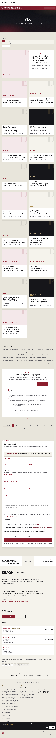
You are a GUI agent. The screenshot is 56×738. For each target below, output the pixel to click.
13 (24, 428)
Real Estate (32, 357)
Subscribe (42, 384)
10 (44, 425)
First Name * (7, 458)
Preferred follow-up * (10, 516)
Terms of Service (37, 527)
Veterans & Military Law (45, 363)
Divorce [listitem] (27, 41)
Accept (52, 727)
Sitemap (52, 734)
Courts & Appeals (41, 357)
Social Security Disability (8, 360)
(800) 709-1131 (8, 611)
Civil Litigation (40, 349)
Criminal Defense (14, 349)
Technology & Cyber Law (21, 357)
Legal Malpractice (29, 352)
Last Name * (32, 458)
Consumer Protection (8, 354)
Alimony (31, 360)
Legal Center (50, 733)
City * (5, 488)
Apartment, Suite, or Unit (11, 481)
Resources (38, 675)
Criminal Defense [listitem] (18, 41)
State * (31, 488)
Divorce (23, 349)
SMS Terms (51, 731)
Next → (29, 428)
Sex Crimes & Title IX (22, 360)
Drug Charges (38, 360)
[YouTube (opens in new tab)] (9, 664)
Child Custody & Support (21, 354)
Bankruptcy (49, 352)
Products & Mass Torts (8, 357)
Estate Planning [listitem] (7, 43)
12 (51, 425)
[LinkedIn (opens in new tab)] (6, 664)
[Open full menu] (52, 3)
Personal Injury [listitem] (35, 41)
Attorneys (24, 675)
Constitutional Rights (34, 354)
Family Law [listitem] (9, 41)
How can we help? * (9, 503)
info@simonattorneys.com (8, 613)
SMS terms (39, 524)
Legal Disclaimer (48, 527)
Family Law (5, 349)
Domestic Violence (48, 360)
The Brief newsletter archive (22, 419)
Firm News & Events (46, 354)
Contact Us (21, 616)
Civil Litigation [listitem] (44, 41)
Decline (46, 727)
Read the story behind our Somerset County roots (15, 601)
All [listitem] (3, 41)
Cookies (35, 731)
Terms (46, 731)
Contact (46, 675)
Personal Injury (30, 349)
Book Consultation (8, 616)
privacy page (9, 724)
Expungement (34, 363)
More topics (6, 45)
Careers (31, 675)
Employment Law (40, 352)
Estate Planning (49, 349)
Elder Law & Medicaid (8, 363)
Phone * (6, 464)
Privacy (30, 731)
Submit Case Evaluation (28, 540)
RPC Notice (43, 733)
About (17, 675)
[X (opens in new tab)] (12, 664)
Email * (31, 464)
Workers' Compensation (17, 352)
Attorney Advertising (35, 733)
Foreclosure (25, 363)
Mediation (17, 363)
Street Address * (8, 474)
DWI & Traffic (6, 352)
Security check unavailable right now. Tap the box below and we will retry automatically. (28, 405)
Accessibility (41, 731)
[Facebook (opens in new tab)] (3, 664)
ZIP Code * (6, 495)
